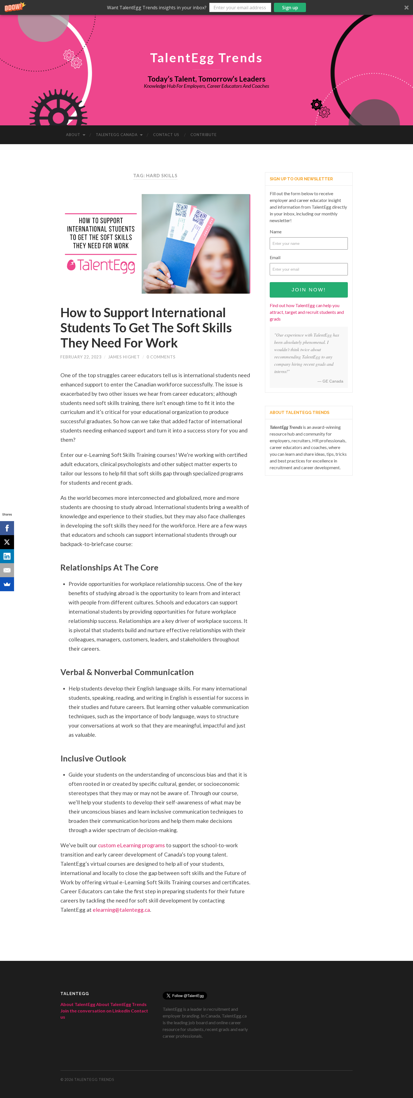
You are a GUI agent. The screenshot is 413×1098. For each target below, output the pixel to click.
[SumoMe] (7, 584)
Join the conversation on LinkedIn (95, 1010)
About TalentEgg (77, 1004)
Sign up (290, 7)
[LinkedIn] (7, 556)
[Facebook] (7, 528)
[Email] (7, 570)
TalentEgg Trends (206, 57)
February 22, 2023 (80, 357)
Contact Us (166, 134)
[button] (206, 7)
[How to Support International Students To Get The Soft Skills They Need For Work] (155, 244)
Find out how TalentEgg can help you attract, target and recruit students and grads (307, 312)
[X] (7, 542)
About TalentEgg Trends (121, 1004)
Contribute (203, 134)
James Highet (124, 357)
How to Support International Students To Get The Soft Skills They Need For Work (146, 327)
